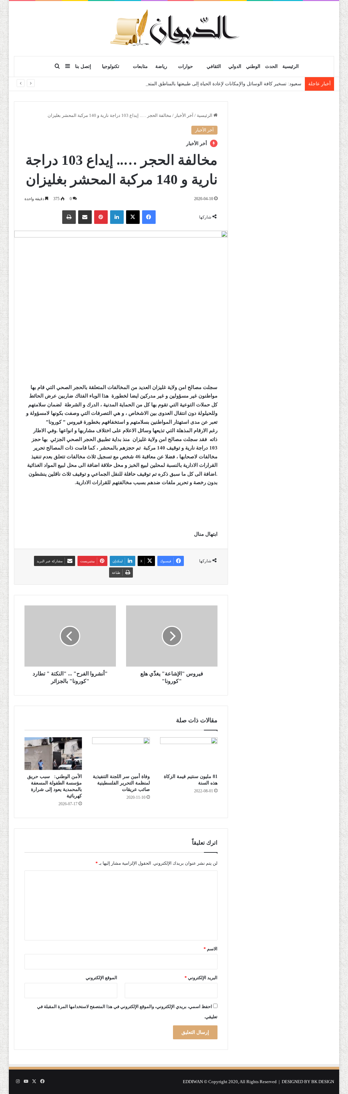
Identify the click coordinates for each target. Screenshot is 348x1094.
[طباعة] (69, 217)
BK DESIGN (322, 1081)
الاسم (211, 948)
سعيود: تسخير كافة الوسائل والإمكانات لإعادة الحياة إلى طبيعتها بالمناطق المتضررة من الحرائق (207, 83)
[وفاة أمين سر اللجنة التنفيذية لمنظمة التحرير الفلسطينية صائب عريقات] (121, 753)
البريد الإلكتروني (201, 977)
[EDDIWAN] (174, 28)
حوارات (185, 66)
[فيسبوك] (149, 217)
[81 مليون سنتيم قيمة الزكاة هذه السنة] (189, 753)
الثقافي (214, 66)
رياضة (161, 66)
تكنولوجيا (110, 66)
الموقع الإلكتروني (101, 977)
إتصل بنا (83, 66)
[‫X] (133, 217)
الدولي (234, 66)
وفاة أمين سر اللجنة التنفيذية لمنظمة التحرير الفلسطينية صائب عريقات (121, 783)
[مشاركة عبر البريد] (85, 217)
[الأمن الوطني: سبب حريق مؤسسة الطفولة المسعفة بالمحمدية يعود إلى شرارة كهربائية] (53, 753)
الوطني (253, 66)
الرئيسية (290, 66)
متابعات (140, 66)
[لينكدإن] (117, 217)
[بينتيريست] (101, 217)
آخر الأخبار (184, 115)
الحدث (271, 66)
